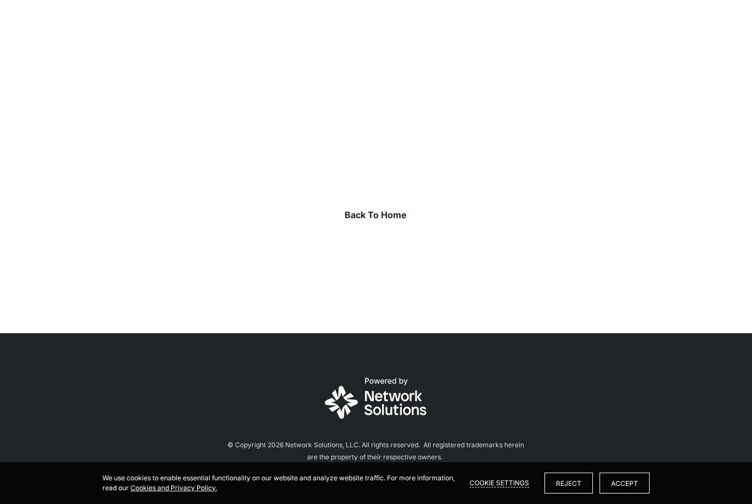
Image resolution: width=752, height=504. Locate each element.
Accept (624, 483)
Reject (568, 483)
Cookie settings (499, 483)
